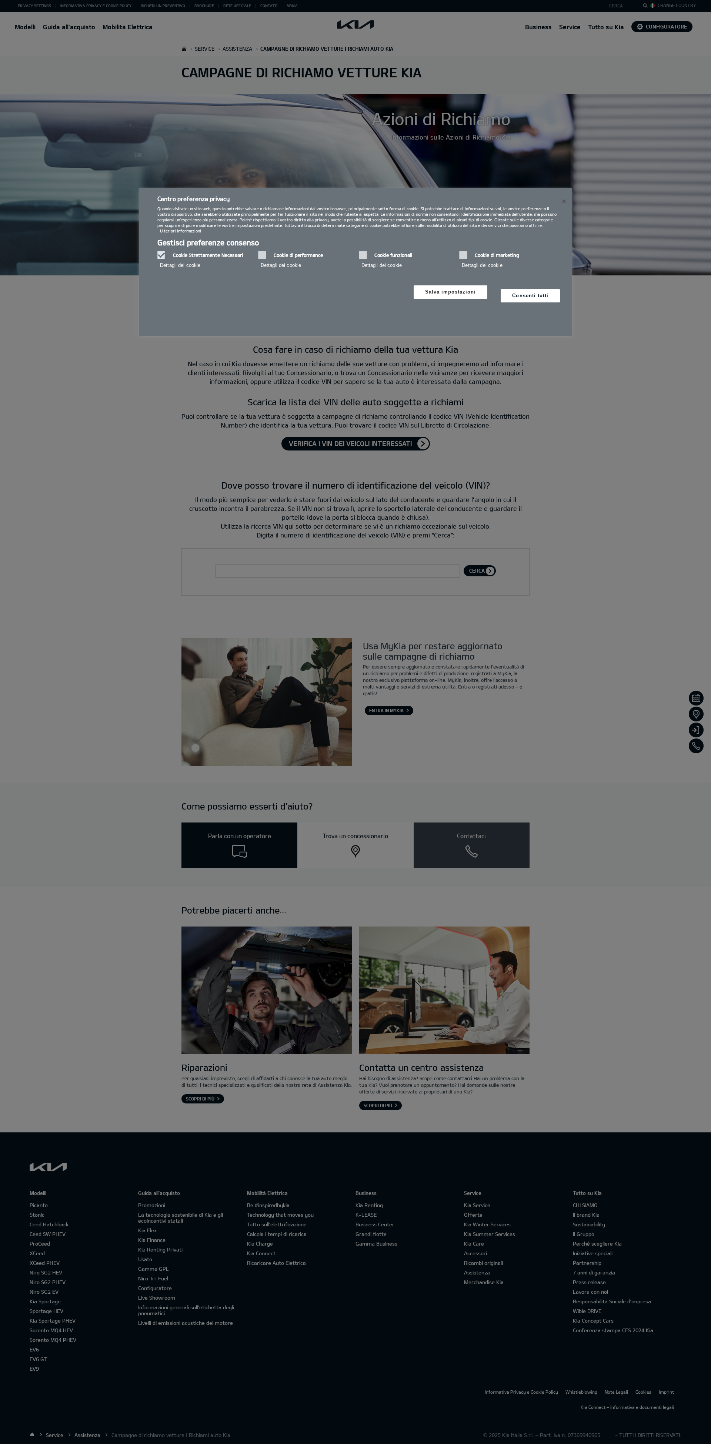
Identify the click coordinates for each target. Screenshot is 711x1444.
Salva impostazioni (450, 292)
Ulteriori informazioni (180, 230)
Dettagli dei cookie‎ (180, 265)
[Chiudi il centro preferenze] (564, 201)
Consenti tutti (530, 295)
